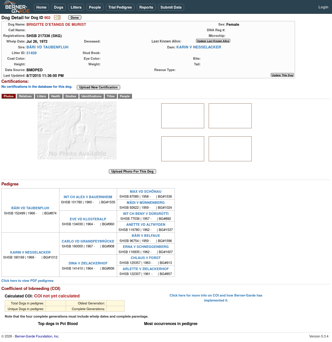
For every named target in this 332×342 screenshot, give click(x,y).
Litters (76, 7)
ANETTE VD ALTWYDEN (145, 224)
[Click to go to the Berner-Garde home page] (16, 6)
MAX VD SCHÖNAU (145, 191)
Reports (146, 7)
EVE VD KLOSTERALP (88, 218)
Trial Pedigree (120, 7)
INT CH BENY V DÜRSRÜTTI (145, 213)
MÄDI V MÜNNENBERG (146, 202)
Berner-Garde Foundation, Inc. (37, 336)
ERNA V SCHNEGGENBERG (146, 246)
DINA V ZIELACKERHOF (88, 263)
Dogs (58, 7)
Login (323, 7)
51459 (31, 52)
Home (41, 7)
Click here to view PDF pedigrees (27, 280)
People (95, 7)
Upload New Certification (98, 87)
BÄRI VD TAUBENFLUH (47, 47)
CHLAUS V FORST (146, 257)
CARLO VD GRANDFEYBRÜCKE (88, 241)
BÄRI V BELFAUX (146, 235)
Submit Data (171, 7)
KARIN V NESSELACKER (198, 47)
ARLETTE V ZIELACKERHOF (146, 268)
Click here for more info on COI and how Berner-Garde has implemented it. (216, 298)
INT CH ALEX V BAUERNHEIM (88, 196)
